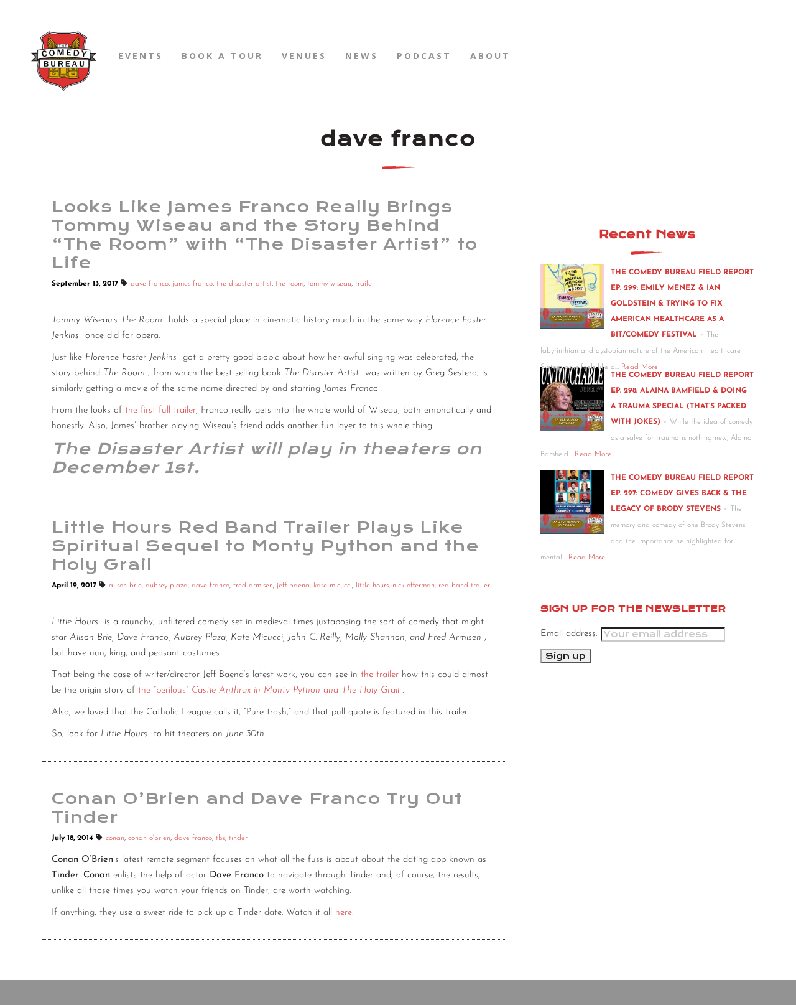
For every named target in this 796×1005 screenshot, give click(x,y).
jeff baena (293, 585)
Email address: (570, 633)
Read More (593, 454)
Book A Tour (222, 56)
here (343, 912)
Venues (304, 56)
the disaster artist (244, 283)
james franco (192, 283)
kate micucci (332, 585)
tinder (238, 838)
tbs (220, 838)
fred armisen (253, 585)
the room (289, 283)
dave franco (150, 283)
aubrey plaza (167, 585)
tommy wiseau (329, 283)
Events (140, 56)
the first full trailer (160, 410)
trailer (364, 283)
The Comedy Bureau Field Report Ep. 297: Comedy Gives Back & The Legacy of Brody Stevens (682, 493)
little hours (372, 585)
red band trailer (464, 585)
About (490, 56)
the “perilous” (268, 690)
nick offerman (413, 585)
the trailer (380, 675)
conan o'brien (149, 838)
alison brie (125, 585)
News (361, 56)
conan (115, 838)
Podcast (424, 56)
